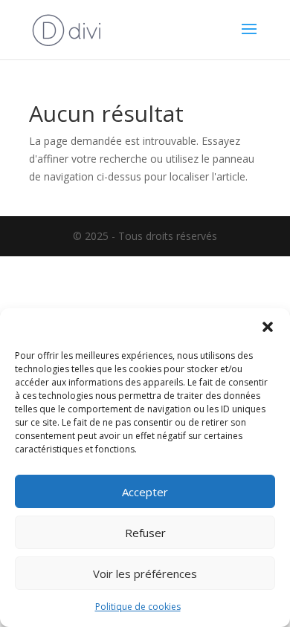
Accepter (145, 491)
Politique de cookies (138, 606)
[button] (267, 326)
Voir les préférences (145, 573)
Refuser (145, 532)
